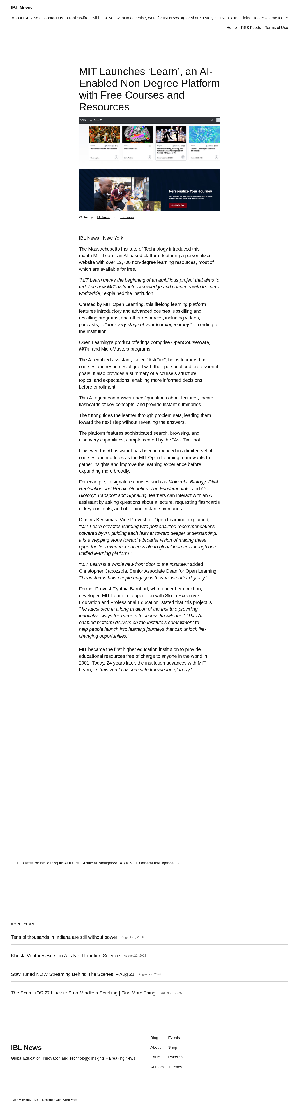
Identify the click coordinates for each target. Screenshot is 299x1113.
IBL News (21, 7)
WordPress (69, 1099)
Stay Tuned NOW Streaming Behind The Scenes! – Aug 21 (72, 974)
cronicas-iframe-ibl (83, 18)
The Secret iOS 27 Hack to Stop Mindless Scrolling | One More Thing (83, 993)
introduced (180, 249)
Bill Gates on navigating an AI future (48, 863)
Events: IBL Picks (235, 18)
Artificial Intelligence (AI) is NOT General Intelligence (128, 863)
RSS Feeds (251, 27)
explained (198, 519)
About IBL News (26, 18)
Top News (127, 217)
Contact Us (53, 18)
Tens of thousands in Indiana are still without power (64, 937)
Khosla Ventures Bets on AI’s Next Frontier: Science (65, 955)
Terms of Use (276, 27)
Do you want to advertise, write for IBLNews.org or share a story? (159, 18)
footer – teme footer (271, 18)
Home (231, 27)
